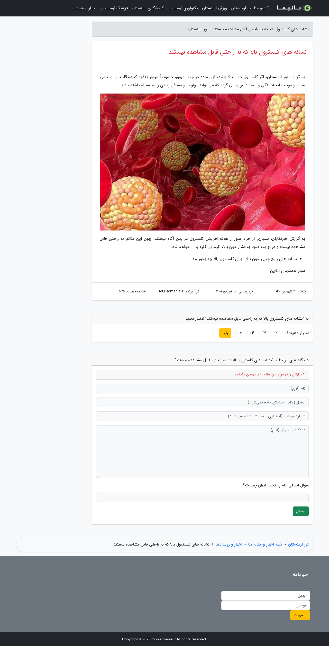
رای (225, 333)
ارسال (300, 511)
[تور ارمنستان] (294, 8)
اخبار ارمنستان (84, 8)
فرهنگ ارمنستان (114, 8)
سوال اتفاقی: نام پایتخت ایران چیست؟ (276, 485)
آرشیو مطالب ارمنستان (250, 8)
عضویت (300, 615)
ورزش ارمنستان (214, 8)
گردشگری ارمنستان (147, 8)
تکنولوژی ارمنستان (183, 8)
